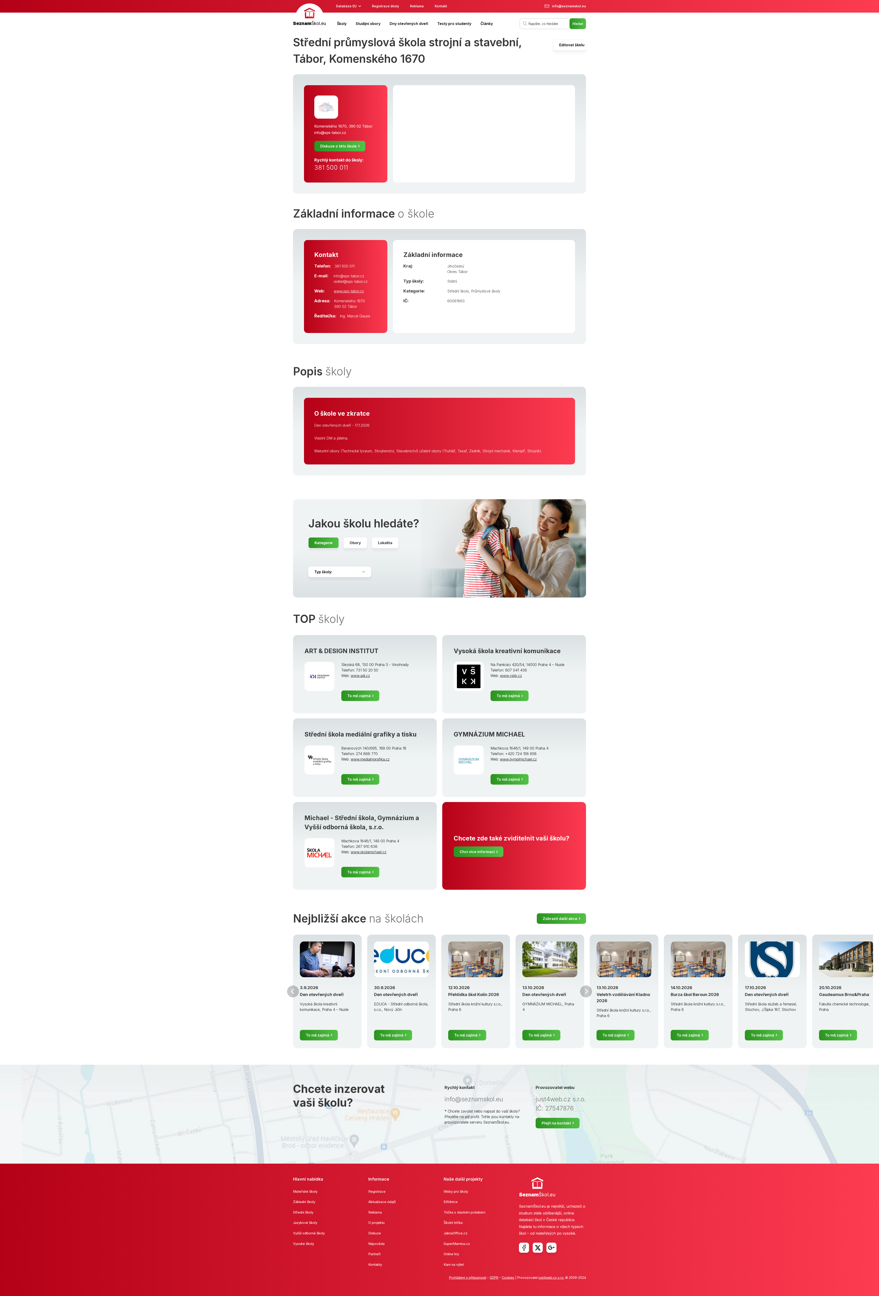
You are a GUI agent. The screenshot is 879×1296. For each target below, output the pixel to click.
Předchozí (293, 991)
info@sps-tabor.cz (330, 132)
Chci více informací (477, 851)
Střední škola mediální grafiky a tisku (360, 734)
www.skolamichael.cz (368, 852)
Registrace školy (385, 6)
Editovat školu (571, 45)
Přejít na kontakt (556, 1123)
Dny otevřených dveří (409, 23)
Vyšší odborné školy (309, 1233)
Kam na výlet (454, 1264)
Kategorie (324, 542)
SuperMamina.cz (457, 1243)
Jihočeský (455, 266)
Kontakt (441, 6)
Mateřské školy (305, 1191)
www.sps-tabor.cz (349, 291)
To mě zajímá (359, 695)
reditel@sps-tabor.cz (351, 281)
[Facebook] (524, 1248)
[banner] (309, 15)
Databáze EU (346, 6)
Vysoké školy (303, 1243)
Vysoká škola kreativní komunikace (507, 651)
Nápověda (376, 1243)
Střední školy (458, 291)
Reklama (417, 6)
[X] (538, 1248)
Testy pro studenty (454, 23)
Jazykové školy (305, 1222)
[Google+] (551, 1248)
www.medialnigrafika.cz (370, 759)
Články (486, 23)
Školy (342, 23)
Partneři (374, 1254)
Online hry (451, 1254)
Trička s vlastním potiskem (464, 1212)
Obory (355, 542)
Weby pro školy (456, 1191)
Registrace (376, 1191)
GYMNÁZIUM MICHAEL (489, 734)
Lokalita (385, 542)
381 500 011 (331, 167)
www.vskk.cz (511, 675)
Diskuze (374, 1233)
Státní (452, 281)
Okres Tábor (457, 271)
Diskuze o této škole (338, 146)
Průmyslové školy (485, 291)
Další (586, 991)
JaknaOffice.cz (455, 1233)
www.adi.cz (360, 675)
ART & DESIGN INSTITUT (341, 651)
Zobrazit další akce (560, 918)
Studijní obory (368, 23)
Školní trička (453, 1222)
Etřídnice (451, 1202)
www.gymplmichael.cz (518, 759)
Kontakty (375, 1264)
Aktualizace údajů (382, 1202)
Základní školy (304, 1202)
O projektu (376, 1222)
